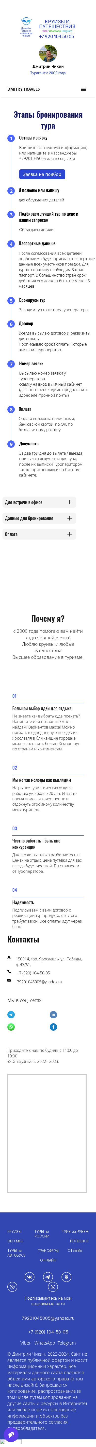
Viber (25, 1343)
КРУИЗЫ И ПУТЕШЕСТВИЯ (57, 24)
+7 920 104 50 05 (56, 36)
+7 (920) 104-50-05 (33, 973)
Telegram (66, 31)
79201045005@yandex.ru (39, 981)
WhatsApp (55, 31)
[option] (48, 60)
